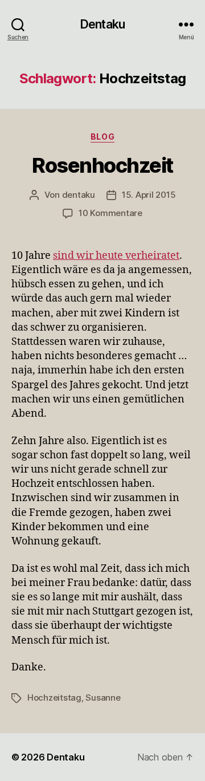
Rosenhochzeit (102, 165)
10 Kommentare (110, 213)
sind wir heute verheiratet (116, 255)
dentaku (78, 194)
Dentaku (102, 24)
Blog (102, 136)
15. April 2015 (148, 194)
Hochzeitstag (54, 697)
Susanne (102, 697)
